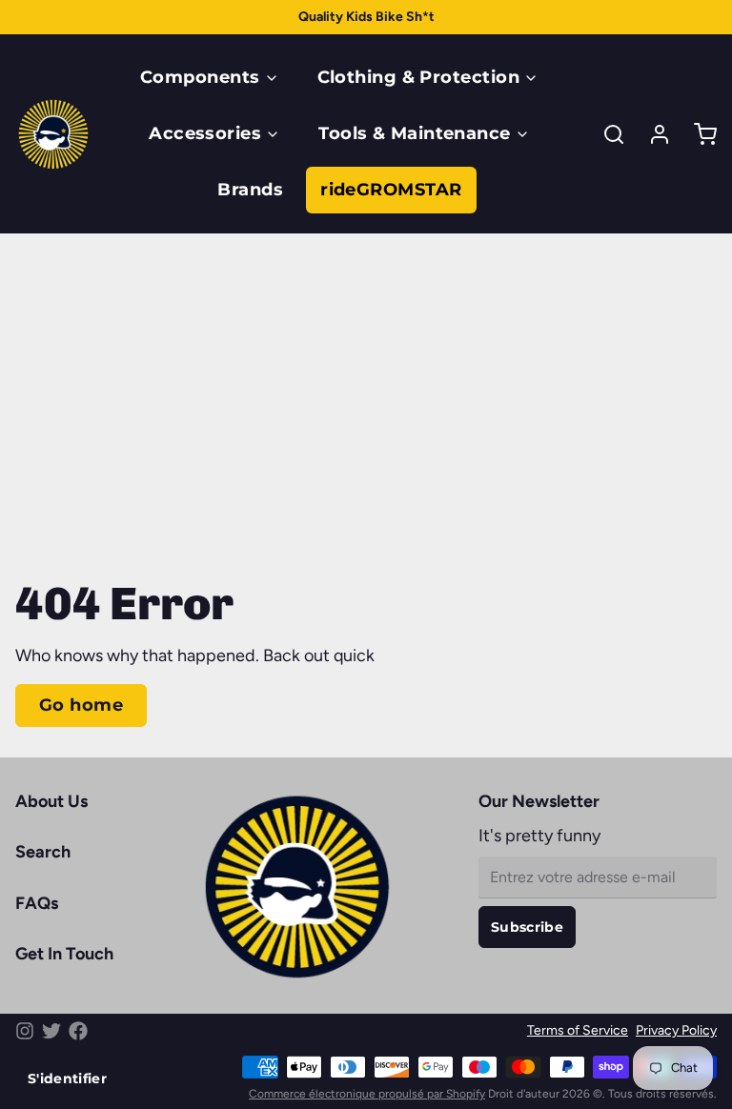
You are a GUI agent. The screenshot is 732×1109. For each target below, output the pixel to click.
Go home (81, 705)
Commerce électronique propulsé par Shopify (367, 1093)
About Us (51, 801)
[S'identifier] (652, 134)
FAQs (36, 903)
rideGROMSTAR (390, 189)
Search (43, 851)
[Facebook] (78, 1030)
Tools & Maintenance (414, 133)
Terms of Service (577, 1030)
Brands (250, 189)
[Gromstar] (53, 134)
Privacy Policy (676, 1030)
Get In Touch (64, 953)
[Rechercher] (606, 134)
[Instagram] (24, 1030)
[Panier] (698, 134)
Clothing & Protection (418, 77)
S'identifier (67, 1078)
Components (200, 77)
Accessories (205, 133)
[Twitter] (51, 1030)
